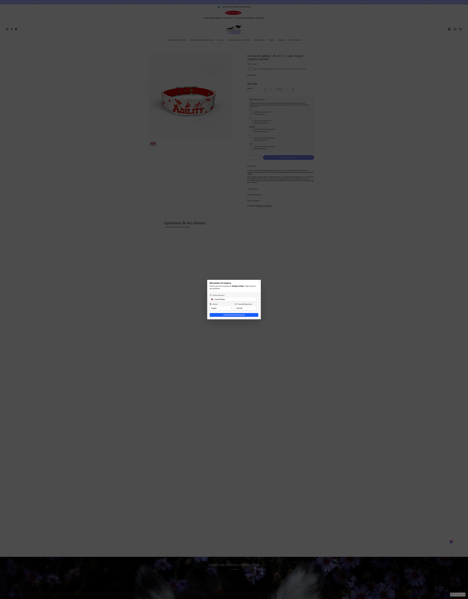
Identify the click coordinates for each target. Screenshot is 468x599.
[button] (458, 595)
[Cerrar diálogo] (259, 281)
